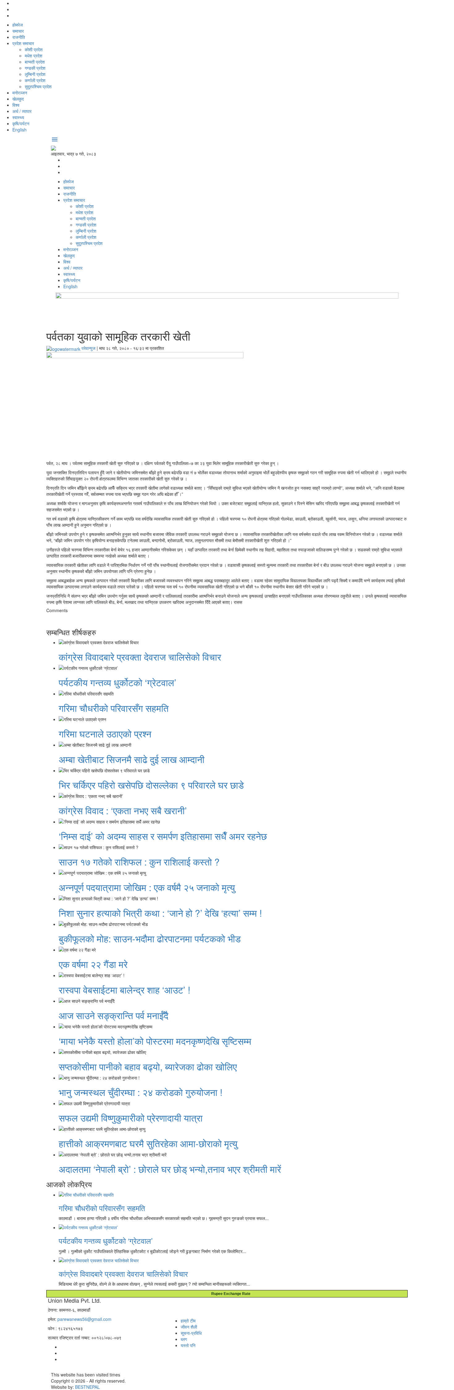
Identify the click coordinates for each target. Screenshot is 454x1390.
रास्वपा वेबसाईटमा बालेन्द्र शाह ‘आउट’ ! (124, 989)
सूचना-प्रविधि (191, 1333)
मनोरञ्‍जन (19, 92)
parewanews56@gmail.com (84, 1319)
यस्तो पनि (188, 1345)
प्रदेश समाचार (23, 43)
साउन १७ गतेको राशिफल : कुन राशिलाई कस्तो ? (139, 861)
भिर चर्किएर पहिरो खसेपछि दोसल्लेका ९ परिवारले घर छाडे (151, 784)
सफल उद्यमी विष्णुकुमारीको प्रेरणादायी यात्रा (131, 1117)
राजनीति (18, 37)
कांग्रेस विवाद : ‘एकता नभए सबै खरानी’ (123, 810)
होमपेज (17, 25)
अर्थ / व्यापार (22, 111)
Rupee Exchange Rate (229, 1294)
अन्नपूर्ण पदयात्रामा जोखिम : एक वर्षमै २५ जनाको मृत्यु (147, 887)
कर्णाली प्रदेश (35, 80)
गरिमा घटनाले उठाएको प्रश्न (105, 733)
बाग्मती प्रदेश (35, 62)
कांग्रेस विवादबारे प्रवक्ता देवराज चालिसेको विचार (140, 656)
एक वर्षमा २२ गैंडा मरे (93, 964)
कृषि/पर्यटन (20, 123)
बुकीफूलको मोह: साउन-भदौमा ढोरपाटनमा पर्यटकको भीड (150, 938)
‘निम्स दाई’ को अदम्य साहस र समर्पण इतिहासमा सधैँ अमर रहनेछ (163, 836)
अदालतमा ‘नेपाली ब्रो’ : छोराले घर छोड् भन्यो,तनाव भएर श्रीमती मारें (170, 1169)
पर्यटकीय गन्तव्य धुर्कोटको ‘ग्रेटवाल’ (117, 682)
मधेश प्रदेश (33, 55)
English (19, 130)
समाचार (18, 31)
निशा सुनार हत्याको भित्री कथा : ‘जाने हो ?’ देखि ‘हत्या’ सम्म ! (160, 912)
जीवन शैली (189, 1327)
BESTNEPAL (87, 1387)
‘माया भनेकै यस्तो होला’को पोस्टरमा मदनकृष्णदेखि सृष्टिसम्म (155, 1041)
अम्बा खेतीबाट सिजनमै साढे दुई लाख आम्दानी (131, 759)
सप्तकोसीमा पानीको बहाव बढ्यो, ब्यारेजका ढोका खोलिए (148, 1066)
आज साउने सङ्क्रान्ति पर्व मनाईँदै (113, 1015)
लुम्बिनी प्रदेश (35, 74)
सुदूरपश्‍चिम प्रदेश (38, 86)
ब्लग (184, 1339)
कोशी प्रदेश (34, 49)
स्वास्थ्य (18, 117)
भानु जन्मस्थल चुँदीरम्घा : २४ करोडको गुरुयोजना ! (140, 1092)
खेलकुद (18, 99)
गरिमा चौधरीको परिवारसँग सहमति (114, 708)
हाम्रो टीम (188, 1320)
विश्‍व (15, 105)
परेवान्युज (88, 348)
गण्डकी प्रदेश (35, 68)
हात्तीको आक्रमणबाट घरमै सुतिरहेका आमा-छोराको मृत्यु (148, 1143)
